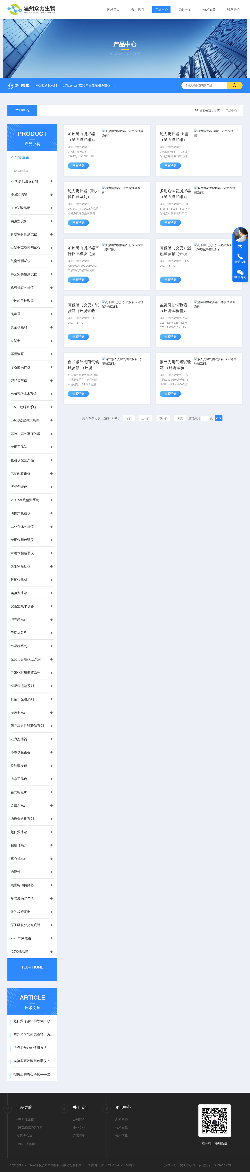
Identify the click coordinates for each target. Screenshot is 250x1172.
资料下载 (121, 1135)
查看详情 (78, 165)
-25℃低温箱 (19, 951)
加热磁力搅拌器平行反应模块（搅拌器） (83, 251)
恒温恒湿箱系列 (22, 686)
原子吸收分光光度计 (25, 925)
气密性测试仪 (20, 261)
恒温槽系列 (19, 646)
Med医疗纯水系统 (24, 394)
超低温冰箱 (19, 832)
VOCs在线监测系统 (25, 500)
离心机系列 (19, 858)
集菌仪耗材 (19, 327)
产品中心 (161, 9)
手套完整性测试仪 (24, 274)
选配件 (16, 872)
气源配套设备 (20, 473)
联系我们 (233, 9)
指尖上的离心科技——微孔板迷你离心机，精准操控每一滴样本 (33, 1074)
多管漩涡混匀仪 (22, 898)
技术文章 (209, 9)
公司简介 (79, 1119)
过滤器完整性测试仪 (25, 248)
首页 (217, 110)
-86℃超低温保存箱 (24, 181)
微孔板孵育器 (20, 912)
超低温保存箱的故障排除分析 (33, 1021)
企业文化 (79, 1127)
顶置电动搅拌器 (22, 885)
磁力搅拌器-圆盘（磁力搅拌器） (174, 137)
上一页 (145, 418)
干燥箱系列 (19, 633)
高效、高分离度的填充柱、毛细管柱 (28, 434)
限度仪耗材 (19, 580)
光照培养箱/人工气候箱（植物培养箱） (28, 659)
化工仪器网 (188, 1165)
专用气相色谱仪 (22, 540)
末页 (180, 418)
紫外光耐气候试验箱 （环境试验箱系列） (175, 365)
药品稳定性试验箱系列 (27, 726)
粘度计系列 (19, 845)
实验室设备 (19, 221)
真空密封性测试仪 (24, 234)
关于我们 (137, 9)
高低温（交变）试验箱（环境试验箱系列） (83, 308)
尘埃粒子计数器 (22, 301)
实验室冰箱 (19, 593)
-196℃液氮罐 (20, 208)
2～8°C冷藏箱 (21, 938)
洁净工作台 (19, 779)
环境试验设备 (20, 752)
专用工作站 (19, 447)
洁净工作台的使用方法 (30, 1048)
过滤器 (16, 341)
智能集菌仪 (19, 380)
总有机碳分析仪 (22, 287)
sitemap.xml (222, 1165)
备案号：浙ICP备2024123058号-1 (112, 1165)
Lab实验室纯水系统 (25, 420)
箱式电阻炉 (19, 792)
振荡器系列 (19, 712)
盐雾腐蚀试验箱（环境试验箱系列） (173, 308)
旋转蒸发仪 (19, 766)
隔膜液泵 (17, 354)
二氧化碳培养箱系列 (25, 673)
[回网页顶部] (240, 247)
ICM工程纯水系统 (24, 407)
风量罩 (16, 314)
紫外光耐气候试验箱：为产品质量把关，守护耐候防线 (33, 1034)
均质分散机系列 (22, 819)
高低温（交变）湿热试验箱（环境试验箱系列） (175, 251)
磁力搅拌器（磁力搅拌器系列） (83, 194)
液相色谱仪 (19, 487)
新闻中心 (185, 9)
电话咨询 (240, 261)
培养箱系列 (19, 619)
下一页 (163, 418)
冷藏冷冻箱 (19, 194)
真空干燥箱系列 (22, 699)
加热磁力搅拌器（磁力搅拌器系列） (81, 137)
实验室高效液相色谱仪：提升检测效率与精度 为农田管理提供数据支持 (33, 1061)
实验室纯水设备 (22, 606)
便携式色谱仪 (20, 513)
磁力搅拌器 (19, 739)
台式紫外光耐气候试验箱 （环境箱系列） (83, 365)
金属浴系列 (19, 805)
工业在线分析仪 (22, 526)
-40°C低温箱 (20, 157)
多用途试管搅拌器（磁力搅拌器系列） (175, 194)
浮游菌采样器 (20, 367)
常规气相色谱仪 (22, 553)
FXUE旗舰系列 (46, 85)
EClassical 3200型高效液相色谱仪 (86, 85)
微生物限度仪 (20, 566)
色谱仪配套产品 (22, 460)
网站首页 (113, 9)
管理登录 (205, 1165)
